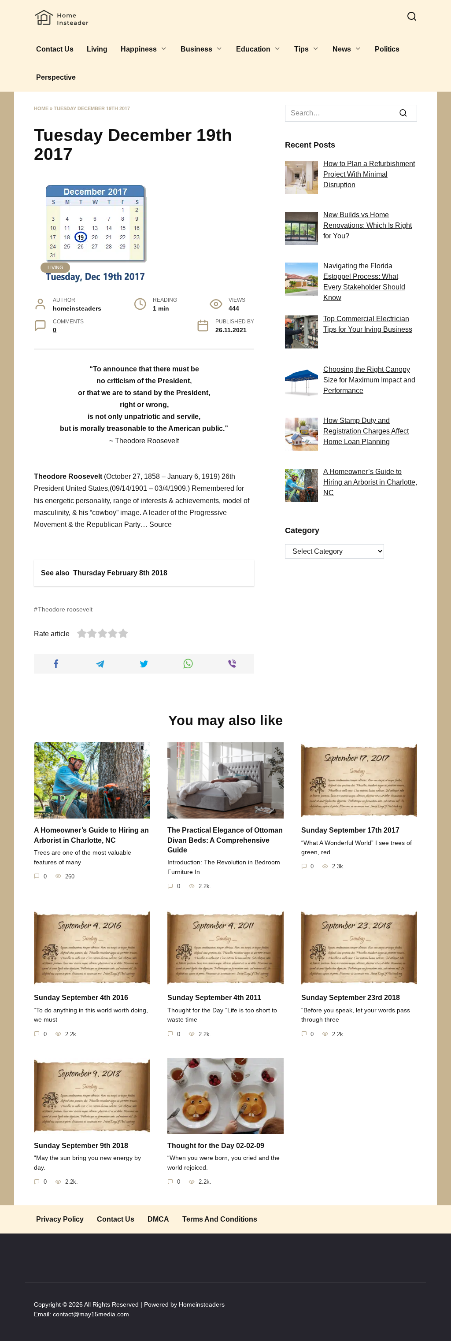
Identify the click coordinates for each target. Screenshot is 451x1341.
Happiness (139, 49)
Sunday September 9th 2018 (81, 1145)
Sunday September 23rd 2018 (350, 997)
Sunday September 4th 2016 (81, 997)
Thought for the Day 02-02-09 (215, 1145)
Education (253, 49)
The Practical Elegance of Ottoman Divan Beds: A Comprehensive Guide (225, 840)
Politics (387, 49)
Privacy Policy (60, 1219)
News (342, 49)
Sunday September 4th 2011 (214, 997)
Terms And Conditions (219, 1219)
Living (97, 49)
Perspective (56, 77)
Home (41, 108)
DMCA (158, 1219)
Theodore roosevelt (65, 609)
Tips (301, 49)
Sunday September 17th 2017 (350, 830)
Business (196, 49)
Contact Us (55, 49)
